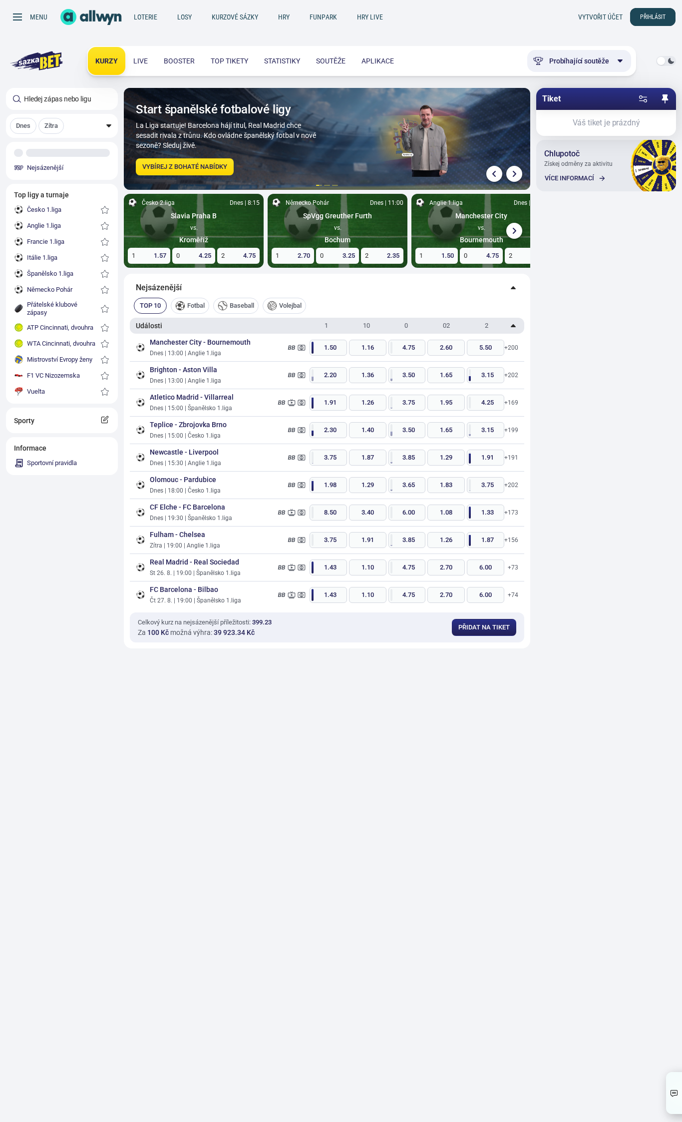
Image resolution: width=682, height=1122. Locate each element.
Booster (179, 61)
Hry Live (370, 17)
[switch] (666, 61)
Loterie (145, 17)
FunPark (323, 17)
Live (140, 61)
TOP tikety (229, 61)
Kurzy (106, 61)
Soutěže (330, 61)
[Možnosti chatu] (674, 1093)
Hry (284, 17)
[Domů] (91, 17)
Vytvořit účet (600, 17)
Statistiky (282, 61)
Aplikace (377, 61)
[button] (62, 126)
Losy (184, 17)
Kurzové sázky (235, 17)
